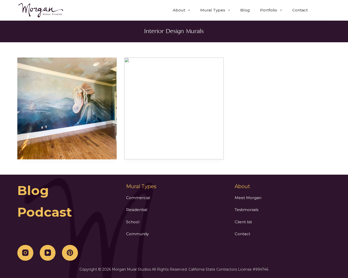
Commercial (138, 197)
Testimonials (246, 209)
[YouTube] (48, 253)
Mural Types (212, 10)
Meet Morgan (248, 197)
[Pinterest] (70, 253)
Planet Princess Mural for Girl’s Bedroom (67, 108)
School (132, 221)
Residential (136, 209)
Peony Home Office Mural (174, 108)
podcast (44, 212)
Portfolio (268, 10)
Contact (300, 10)
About (179, 10)
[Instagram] (25, 253)
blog (33, 190)
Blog (245, 10)
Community (137, 233)
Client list (243, 221)
